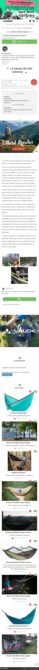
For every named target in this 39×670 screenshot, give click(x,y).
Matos (4, 28)
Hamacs (13, 28)
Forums (31, 24)
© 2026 (25, 669)
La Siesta (19, 28)
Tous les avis (31, 304)
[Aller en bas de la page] (36, 664)
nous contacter (33, 669)
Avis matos (8, 24)
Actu (23, 24)
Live (26, 24)
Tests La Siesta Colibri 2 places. (15, 36)
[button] (34, 21)
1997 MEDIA (4, 668)
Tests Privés (16, 24)
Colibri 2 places (27, 28)
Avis (8, 28)
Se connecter (7, 375)
